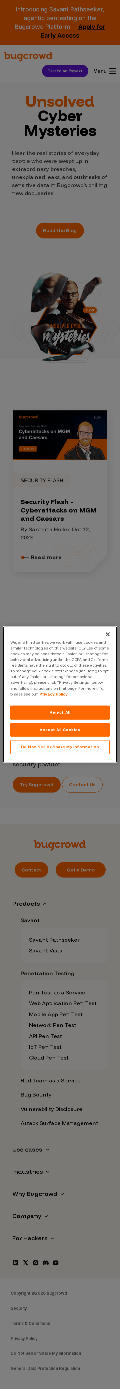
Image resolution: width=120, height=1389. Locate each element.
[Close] (107, 634)
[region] (60, 694)
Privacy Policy (53, 693)
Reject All (60, 712)
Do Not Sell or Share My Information (60, 747)
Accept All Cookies (60, 729)
